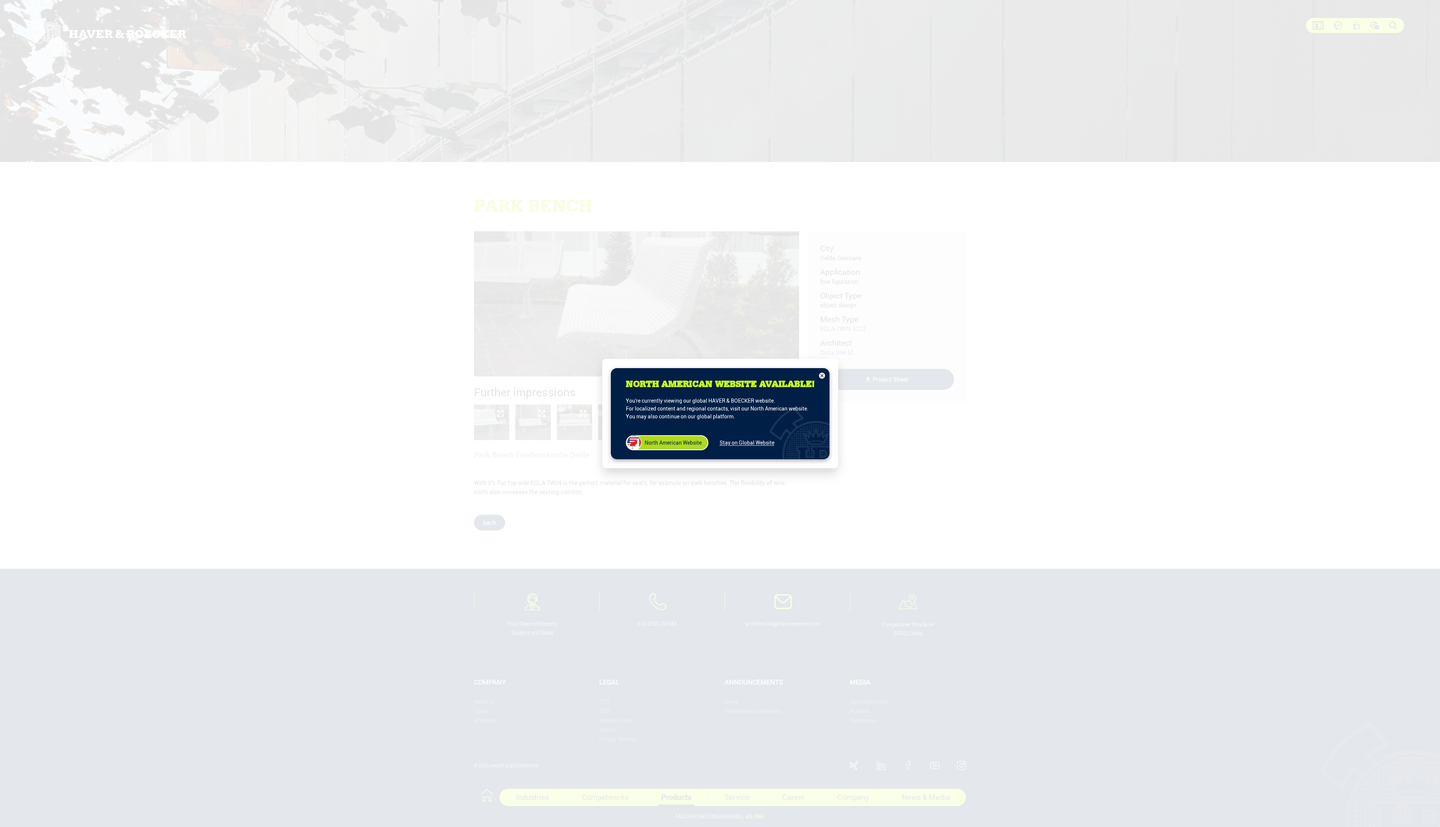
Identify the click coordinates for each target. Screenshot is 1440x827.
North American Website (673, 442)
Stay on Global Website (747, 442)
